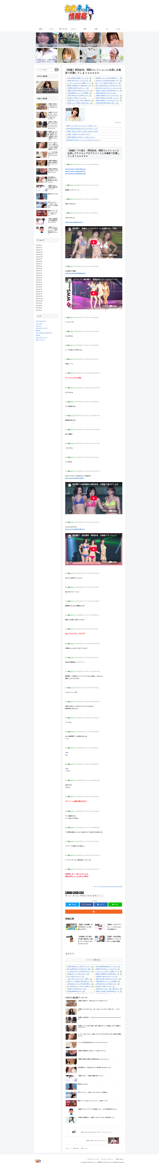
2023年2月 (39, 291)
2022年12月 (39, 296)
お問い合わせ (119, 1159)
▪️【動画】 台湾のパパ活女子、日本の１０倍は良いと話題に (81, 131)
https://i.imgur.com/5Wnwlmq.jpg (75, 173)
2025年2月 (39, 275)
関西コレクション (98, 895)
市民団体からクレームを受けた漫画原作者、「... (108, 78)
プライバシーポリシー (107, 1159)
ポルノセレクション (41, 337)
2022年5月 (39, 310)
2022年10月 (39, 301)
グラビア (69, 892)
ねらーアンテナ (40, 339)
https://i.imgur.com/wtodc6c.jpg (75, 171)
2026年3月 (39, 245)
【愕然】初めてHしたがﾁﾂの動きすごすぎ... (78, 95)
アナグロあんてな (41, 321)
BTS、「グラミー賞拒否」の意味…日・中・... (107, 83)
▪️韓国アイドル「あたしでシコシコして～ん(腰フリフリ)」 (81, 125)
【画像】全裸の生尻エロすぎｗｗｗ (104, 93)
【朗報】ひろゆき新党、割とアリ (75, 988)
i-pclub (38, 335)
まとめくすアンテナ (41, 328)
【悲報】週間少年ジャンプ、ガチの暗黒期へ (78, 93)
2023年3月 (39, 289)
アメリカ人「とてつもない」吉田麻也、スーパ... (79, 83)
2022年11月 (39, 298)
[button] (57, 69)
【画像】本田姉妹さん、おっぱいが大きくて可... (108, 100)
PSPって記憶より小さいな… (74, 976)
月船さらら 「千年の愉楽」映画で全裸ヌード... (78, 981)
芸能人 (76, 892)
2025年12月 (39, 252)
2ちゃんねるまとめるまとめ (44, 332)
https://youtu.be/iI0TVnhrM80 (74, 478)
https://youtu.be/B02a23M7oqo (75, 529)
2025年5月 (39, 268)
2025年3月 (39, 273)
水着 (90, 895)
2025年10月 (39, 257)
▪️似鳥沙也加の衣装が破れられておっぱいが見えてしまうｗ (81, 128)
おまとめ (38, 326)
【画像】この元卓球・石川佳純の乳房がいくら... (108, 90)
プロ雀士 (77, 895)
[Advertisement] (47, 370)
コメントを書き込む (94, 960)
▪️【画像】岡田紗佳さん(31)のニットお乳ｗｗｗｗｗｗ (80, 137)
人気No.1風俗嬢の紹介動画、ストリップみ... (78, 78)
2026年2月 (39, 247)
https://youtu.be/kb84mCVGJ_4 (74, 222)
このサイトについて (93, 1159)
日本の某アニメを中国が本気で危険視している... (108, 80)
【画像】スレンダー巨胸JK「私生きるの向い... (78, 102)
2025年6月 (39, 266)
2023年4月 (39, 287)
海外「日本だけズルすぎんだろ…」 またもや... (107, 88)
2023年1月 (39, 294)
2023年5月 (39, 284)
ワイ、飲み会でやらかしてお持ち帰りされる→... (79, 971)
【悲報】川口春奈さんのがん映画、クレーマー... (108, 98)
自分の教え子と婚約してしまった (75, 98)
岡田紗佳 (84, 895)
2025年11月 (39, 254)
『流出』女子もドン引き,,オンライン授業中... (78, 978)
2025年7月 (39, 264)
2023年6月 (39, 282)
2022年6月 (39, 308)
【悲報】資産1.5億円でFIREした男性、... (106, 102)
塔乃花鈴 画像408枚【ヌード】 (75, 991)
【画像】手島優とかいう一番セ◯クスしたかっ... (79, 966)
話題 (82, 892)
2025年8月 (39, 261)
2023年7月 (39, 280)
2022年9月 (39, 303)
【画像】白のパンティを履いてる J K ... (77, 973)
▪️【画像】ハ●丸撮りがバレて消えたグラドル (77, 134)
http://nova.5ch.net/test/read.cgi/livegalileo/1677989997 (110, 886)
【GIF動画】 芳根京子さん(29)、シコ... (76, 88)
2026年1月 (39, 250)
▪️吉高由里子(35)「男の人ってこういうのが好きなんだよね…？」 (83, 140)
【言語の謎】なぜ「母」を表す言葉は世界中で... (79, 983)
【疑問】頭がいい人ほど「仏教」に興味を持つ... (79, 100)
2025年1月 (39, 277)
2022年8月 (39, 305)
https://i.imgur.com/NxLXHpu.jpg (75, 169)
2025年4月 (39, 270)
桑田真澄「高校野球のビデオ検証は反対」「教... (79, 85)
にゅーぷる (39, 323)
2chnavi (38, 330)
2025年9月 (39, 259)
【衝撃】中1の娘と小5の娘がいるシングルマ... (78, 90)
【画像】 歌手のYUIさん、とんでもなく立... (78, 80)
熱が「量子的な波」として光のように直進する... (79, 986)
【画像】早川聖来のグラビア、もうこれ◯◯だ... (108, 95)
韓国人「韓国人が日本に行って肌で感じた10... (107, 85)
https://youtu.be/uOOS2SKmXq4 (75, 273)
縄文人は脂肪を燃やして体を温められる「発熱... (79, 969)
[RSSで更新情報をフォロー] (93, 912)
